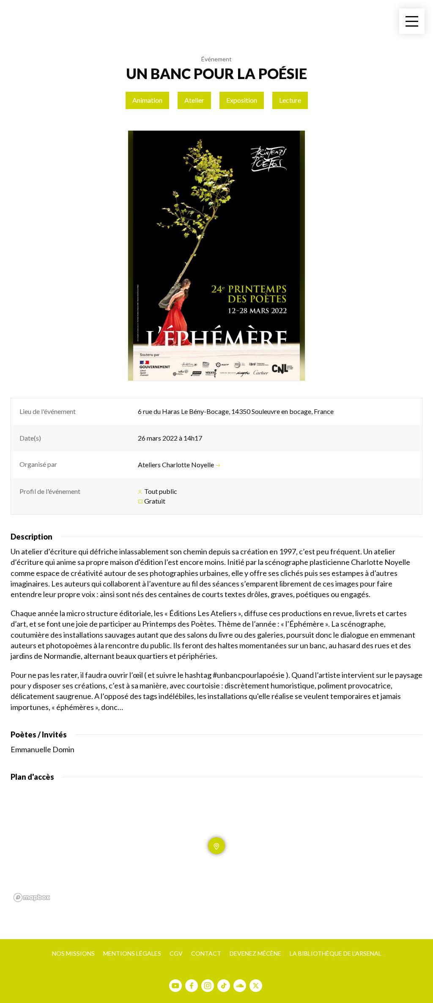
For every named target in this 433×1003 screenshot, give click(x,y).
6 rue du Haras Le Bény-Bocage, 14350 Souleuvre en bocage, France (236, 411)
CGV (176, 953)
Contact (206, 953)
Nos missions (73, 953)
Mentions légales (132, 953)
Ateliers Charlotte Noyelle (176, 464)
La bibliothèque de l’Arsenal (335, 953)
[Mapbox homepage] (31, 897)
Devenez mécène (255, 953)
